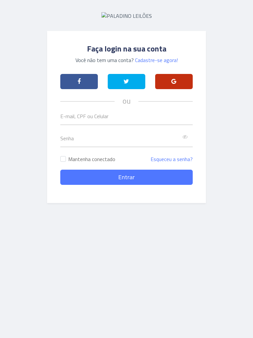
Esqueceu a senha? (172, 159)
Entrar (126, 177)
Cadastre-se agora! (156, 60)
